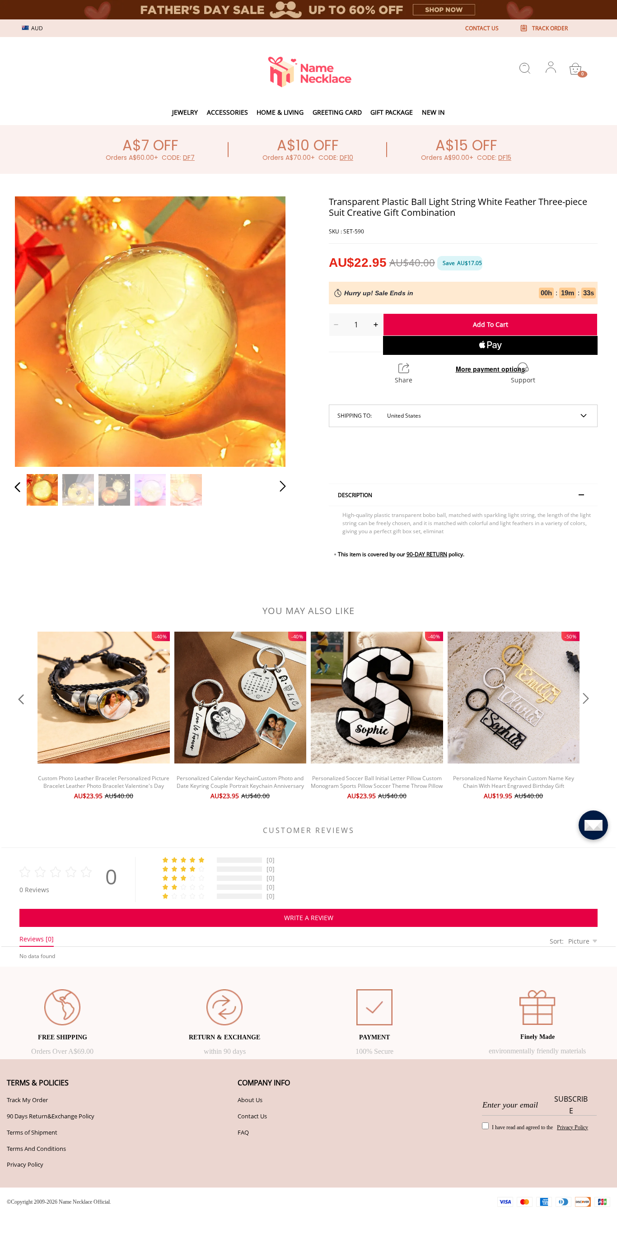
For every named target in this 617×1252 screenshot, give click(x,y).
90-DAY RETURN (427, 554)
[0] (575, 68)
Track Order (550, 28)
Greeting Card (337, 112)
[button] (35, 330)
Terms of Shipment (32, 1132)
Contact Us (252, 1116)
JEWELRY (185, 112)
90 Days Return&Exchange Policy (50, 1116)
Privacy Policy (25, 1164)
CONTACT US (482, 28)
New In (433, 112)
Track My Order (27, 1100)
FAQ (243, 1132)
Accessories (227, 112)
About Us (250, 1100)
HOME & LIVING (280, 112)
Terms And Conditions (36, 1149)
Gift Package (391, 112)
